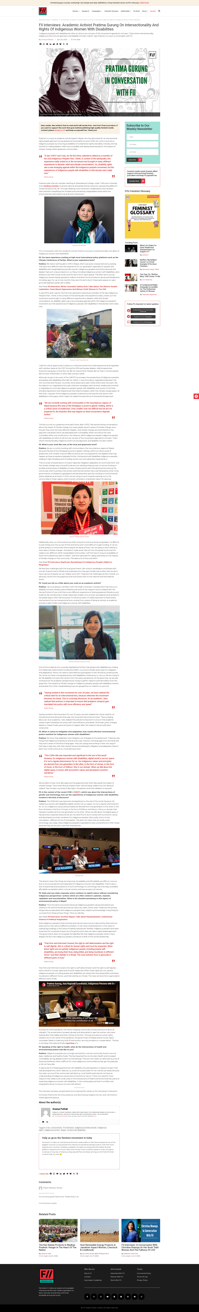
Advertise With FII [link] (118, 1273)
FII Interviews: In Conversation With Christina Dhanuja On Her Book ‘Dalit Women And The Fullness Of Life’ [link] (140, 1247)
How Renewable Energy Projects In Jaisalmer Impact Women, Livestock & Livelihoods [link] (98, 1247)
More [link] (144, 11)
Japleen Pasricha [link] (131, 1254)
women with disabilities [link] (76, 1130)
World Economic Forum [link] (82, 661)
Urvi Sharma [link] (147, 280)
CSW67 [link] (76, 792)
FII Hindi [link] (136, 11)
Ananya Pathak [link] (47, 40)
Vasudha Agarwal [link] (149, 294)
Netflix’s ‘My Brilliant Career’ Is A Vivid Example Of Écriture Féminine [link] (148, 263)
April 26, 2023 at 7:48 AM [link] (46, 1193)
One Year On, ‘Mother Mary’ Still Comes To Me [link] (150, 275)
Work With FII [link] (116, 1280)
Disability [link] (55, 20)
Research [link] (85, 11)
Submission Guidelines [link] (93, 1280)
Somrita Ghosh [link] (88, 1254)
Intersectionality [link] (44, 20)
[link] (196, 396)
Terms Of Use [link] (142, 1277)
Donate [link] (153, 11)
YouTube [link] (57, 1116)
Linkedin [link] (65, 1116)
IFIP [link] (82, 875)
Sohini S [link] (145, 255)
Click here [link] (144, 3)
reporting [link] (70, 1043)
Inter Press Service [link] (82, 360)
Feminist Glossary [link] (111, 11)
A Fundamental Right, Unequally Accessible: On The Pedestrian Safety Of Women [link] (149, 288)
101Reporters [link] (103, 1254)
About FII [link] (88, 1273)
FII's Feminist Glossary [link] (137, 191)
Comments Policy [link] (144, 1273)
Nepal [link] (63, 1130)
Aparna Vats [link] (46, 1254)
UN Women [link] (82, 245)
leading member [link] (51, 186)
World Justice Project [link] (82, 536)
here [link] (94, 1116)
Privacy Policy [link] (142, 1280)
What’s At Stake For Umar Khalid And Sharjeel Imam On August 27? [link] (148, 248)
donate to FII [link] (59, 130)
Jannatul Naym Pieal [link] (150, 269)
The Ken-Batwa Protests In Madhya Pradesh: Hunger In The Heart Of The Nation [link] (57, 1247)
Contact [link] (87, 1277)
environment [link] (57, 1128)
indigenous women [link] (52, 1130)
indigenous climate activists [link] (85, 1128)
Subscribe (132, 160)
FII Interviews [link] (68, 1128)
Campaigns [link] (96, 11)
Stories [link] (75, 11)
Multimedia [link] (125, 11)
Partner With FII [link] (117, 1277)
